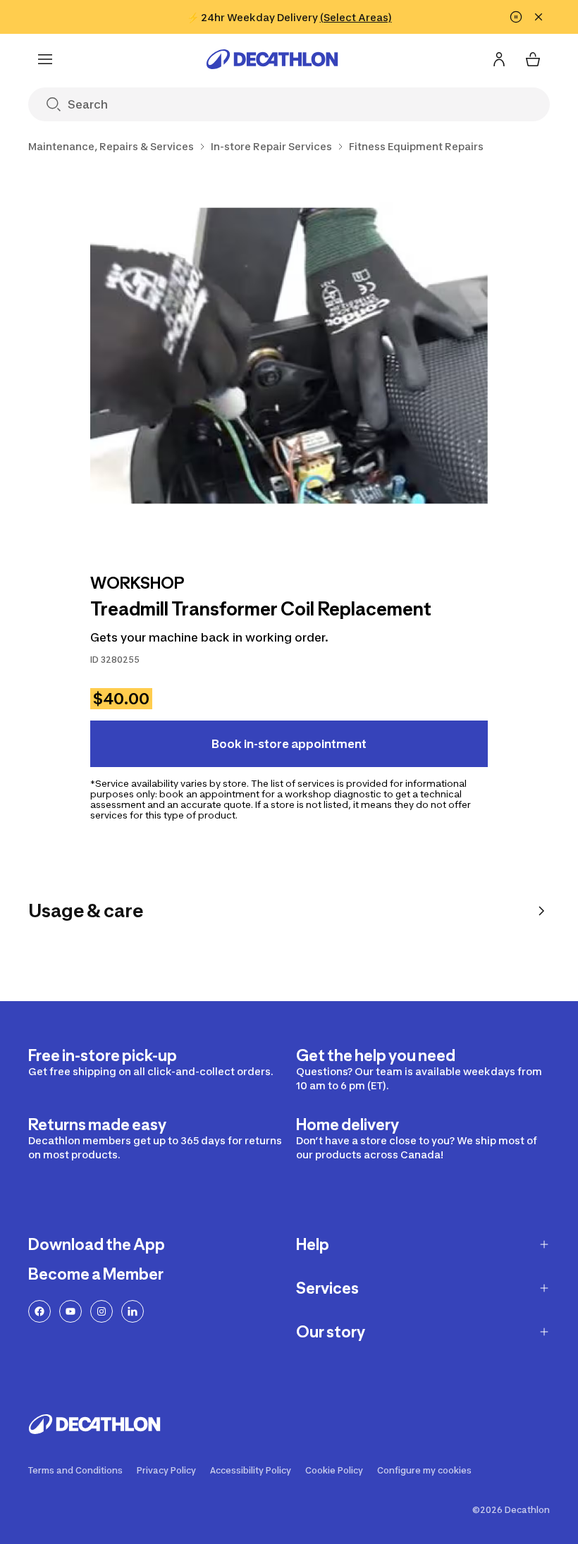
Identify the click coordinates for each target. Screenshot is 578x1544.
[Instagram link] (101, 1311)
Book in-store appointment (289, 744)
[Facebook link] (39, 1311)
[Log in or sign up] (499, 59)
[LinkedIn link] (132, 1311)
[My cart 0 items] (533, 59)
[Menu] (45, 59)
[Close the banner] (538, 17)
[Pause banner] (516, 17)
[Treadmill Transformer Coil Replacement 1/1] (289, 361)
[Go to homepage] (272, 59)
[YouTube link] (70, 1311)
